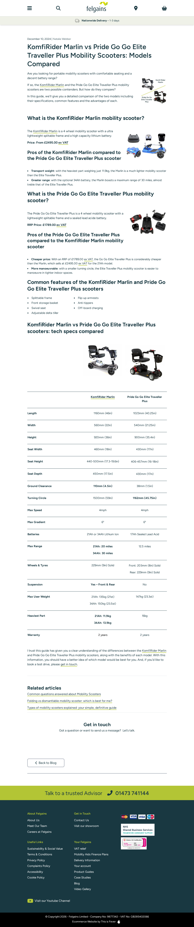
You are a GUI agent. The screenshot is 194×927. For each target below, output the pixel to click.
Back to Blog (47, 763)
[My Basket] (164, 8)
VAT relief (80, 848)
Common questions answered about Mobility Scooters (64, 694)
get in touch (69, 664)
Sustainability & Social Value (45, 848)
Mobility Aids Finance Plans (91, 854)
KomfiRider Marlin (52, 85)
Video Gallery (82, 889)
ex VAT (63, 142)
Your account (82, 866)
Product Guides (84, 872)
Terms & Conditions (39, 854)
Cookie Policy (36, 877)
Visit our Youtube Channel (52, 901)
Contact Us (81, 820)
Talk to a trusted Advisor (97, 793)
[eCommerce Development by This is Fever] (119, 922)
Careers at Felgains (39, 832)
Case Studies (82, 877)
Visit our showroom (86, 826)
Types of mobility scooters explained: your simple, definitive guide (72, 707)
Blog (77, 883)
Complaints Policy (38, 866)
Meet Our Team (37, 826)
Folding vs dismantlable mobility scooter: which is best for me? (69, 701)
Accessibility (35, 872)
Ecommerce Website (84, 921)
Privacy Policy (36, 860)
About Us (33, 820)
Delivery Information (87, 860)
